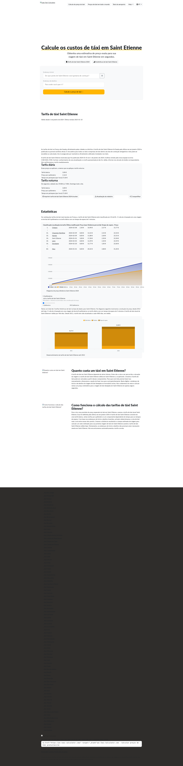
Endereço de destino (50, 81)
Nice (53, 249)
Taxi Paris (46, 660)
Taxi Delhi (46, 556)
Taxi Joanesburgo (49, 611)
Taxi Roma (47, 675)
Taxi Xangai (47, 724)
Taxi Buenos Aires (49, 526)
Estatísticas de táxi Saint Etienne (106, 62)
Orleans (54, 227)
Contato (51, 752)
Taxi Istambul (48, 602)
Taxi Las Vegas (48, 614)
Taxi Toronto (47, 706)
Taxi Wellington (48, 721)
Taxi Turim (47, 709)
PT (139, 4)
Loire (53, 241)
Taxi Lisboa (47, 617)
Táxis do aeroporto (119, 4)
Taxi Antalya (47, 502)
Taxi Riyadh (47, 672)
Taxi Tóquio (47, 702)
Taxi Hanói (47, 590)
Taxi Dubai (47, 569)
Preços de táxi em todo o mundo (99, 4)
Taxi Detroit (47, 559)
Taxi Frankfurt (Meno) (50, 584)
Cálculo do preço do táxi (76, 4)
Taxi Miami (47, 645)
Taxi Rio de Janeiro (49, 669)
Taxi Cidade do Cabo (50, 541)
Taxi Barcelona (48, 511)
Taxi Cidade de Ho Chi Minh (52, 535)
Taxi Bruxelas (48, 523)
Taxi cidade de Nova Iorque (52, 538)
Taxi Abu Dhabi (48, 492)
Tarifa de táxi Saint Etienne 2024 (78, 62)
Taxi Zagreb (47, 727)
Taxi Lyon (46, 629)
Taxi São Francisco (49, 681)
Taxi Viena (47, 715)
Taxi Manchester (49, 639)
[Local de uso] (102, 75)
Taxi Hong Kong (48, 596)
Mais (130, 4)
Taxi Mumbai (47, 654)
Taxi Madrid (47, 632)
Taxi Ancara (47, 499)
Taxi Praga (47, 666)
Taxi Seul (46, 690)
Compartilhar (136, 196)
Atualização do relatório (104, 196)
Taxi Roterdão (48, 678)
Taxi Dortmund (48, 565)
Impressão (44, 752)
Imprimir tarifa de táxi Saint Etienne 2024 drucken (61, 196)
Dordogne (55, 243)
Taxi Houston (48, 599)
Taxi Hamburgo (48, 587)
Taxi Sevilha (47, 693)
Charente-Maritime (58, 233)
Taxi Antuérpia (48, 505)
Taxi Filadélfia (48, 581)
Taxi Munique (48, 657)
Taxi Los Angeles (49, 626)
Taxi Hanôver (48, 593)
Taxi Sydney (47, 696)
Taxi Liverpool (48, 620)
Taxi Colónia (47, 547)
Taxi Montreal (48, 651)
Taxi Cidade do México (51, 544)
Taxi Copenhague (49, 550)
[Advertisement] (91, 22)
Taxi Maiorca (47, 636)
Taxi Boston (47, 520)
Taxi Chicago (47, 532)
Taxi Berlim (47, 514)
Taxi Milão (47, 648)
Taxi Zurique (47, 730)
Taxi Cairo (46, 529)
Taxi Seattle (47, 687)
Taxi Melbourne (48, 642)
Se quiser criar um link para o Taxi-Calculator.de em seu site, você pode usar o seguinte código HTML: (75, 740)
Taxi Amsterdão (48, 495)
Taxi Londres (47, 623)
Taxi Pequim (47, 663)
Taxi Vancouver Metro (50, 712)
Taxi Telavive (47, 699)
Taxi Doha (46, 562)
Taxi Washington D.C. (50, 718)
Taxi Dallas (47, 553)
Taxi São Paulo (48, 684)
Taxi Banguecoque (49, 508)
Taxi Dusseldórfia (49, 575)
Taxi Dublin (47, 572)
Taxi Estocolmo (48, 578)
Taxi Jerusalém (48, 608)
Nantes (54, 235)
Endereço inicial (48, 72)
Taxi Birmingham (49, 517)
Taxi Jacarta (47, 605)
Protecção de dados (60, 752)
